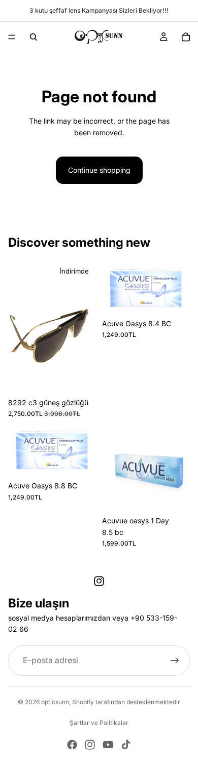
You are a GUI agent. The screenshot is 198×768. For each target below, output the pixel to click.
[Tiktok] (126, 745)
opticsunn (55, 702)
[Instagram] (99, 581)
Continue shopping (99, 170)
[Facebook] (72, 745)
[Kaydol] (174, 660)
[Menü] (11, 37)
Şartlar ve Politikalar (99, 722)
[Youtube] (108, 745)
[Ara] (33, 37)
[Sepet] (186, 37)
